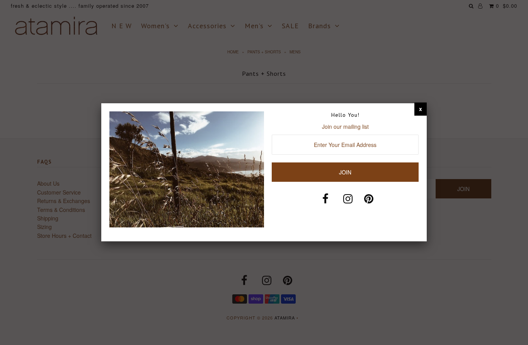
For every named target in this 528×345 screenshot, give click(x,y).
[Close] (420, 108)
